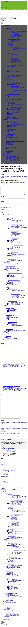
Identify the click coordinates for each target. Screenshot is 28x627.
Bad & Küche (6, 215)
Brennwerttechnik (12, 84)
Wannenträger (14, 55)
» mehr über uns (4, 464)
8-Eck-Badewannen (15, 60)
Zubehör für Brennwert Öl (19, 87)
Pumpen (7, 121)
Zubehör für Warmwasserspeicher (18, 99)
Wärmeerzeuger (9, 79)
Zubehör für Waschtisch (18, 50)
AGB (4, 469)
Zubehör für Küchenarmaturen (17, 75)
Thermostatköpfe (11, 102)
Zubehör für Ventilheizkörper (14, 108)
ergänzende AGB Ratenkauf (9, 470)
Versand (4, 483)
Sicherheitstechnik (9, 113)
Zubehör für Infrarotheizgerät (17, 104)
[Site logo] (8, 17)
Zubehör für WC (17, 47)
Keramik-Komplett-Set (15, 52)
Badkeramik (10, 44)
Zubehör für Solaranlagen (11, 147)
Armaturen (10, 28)
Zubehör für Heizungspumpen (17, 127)
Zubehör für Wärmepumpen (14, 94)
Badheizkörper (11, 66)
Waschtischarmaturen (15, 29)
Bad (6, 26)
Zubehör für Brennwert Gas (19, 90)
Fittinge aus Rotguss (10, 142)
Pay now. (5, 453)
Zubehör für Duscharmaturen (20, 37)
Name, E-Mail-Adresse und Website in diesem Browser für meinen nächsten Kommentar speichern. (13, 204)
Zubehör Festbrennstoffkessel (17, 83)
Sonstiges (8, 261)
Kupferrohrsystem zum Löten (12, 139)
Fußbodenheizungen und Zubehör (13, 109)
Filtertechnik (8, 143)
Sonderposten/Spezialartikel (11, 338)
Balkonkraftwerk (9, 151)
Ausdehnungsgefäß (10, 130)
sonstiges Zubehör (9, 144)
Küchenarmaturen (12, 73)
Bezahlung (5, 482)
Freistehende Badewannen (16, 57)
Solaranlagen (5, 339)
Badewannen (11, 53)
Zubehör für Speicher (18, 92)
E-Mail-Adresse (4, 199)
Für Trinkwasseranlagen (13, 132)
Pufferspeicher (11, 96)
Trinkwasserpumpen (12, 122)
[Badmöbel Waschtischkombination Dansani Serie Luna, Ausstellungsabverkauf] (13, 388)
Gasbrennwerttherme (15, 88)
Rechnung (5, 450)
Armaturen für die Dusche (16, 36)
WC (12, 45)
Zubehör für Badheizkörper (16, 107)
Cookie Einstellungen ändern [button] (9, 484)
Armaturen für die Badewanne (17, 32)
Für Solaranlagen (11, 134)
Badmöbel (10, 42)
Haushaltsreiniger (6, 262)
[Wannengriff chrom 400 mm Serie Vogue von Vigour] (12, 384)
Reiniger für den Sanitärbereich (14, 71)
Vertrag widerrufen (4, 476)
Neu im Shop (6, 331)
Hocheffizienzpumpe (12, 125)
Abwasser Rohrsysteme (10, 138)
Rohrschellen (8, 136)
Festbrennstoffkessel (12, 81)
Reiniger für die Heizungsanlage (12, 118)
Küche (7, 72)
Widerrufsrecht (6, 471)
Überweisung (6, 449)
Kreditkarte (5, 451)
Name (2, 196)
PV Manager (8, 152)
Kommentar (3, 185)
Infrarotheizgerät (11, 103)
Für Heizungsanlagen (12, 131)
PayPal (4, 447)
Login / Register (6, 619)
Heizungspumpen (12, 126)
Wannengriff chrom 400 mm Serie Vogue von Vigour (15, 385)
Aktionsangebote (6, 214)
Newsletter (5, 481)
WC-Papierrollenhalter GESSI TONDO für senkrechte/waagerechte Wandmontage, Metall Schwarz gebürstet (14, 364)
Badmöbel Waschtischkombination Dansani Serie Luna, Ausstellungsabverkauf (15, 389)
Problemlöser (6, 337)
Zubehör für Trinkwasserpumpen (17, 124)
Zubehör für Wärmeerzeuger (14, 80)
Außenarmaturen (9, 135)
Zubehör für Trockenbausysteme (15, 112)
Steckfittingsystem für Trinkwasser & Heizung (15, 141)
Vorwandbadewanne (15, 238)
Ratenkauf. (5, 454)
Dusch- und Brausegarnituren (14, 39)
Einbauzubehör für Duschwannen (18, 65)
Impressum (5, 474)
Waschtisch (13, 49)
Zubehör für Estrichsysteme (14, 111)
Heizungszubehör (9, 114)
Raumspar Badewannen (16, 61)
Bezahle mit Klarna (7, 455)
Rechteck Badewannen (15, 58)
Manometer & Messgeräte (11, 117)
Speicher (13, 91)
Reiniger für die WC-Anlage (19, 48)
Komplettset (8, 149)
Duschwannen (11, 64)
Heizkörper (8, 100)
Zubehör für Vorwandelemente (14, 69)
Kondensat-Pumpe (12, 129)
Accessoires (10, 67)
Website (2, 201)
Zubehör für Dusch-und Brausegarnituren (16, 41)
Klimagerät (8, 316)
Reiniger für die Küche (13, 76)
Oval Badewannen (15, 62)
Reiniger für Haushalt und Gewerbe (13, 160)
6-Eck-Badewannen (15, 59)
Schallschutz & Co (12, 70)
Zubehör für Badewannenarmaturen (18, 34)
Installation (5, 305)
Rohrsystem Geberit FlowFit (11, 137)
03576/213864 (7, 446)
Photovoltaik (5, 332)
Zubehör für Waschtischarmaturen (20, 31)
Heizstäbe (8, 153)
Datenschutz (5, 473)
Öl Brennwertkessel (15, 86)
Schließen (3, 209)
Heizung (5, 269)
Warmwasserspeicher (12, 97)
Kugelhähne (10, 116)
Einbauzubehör (14, 54)
